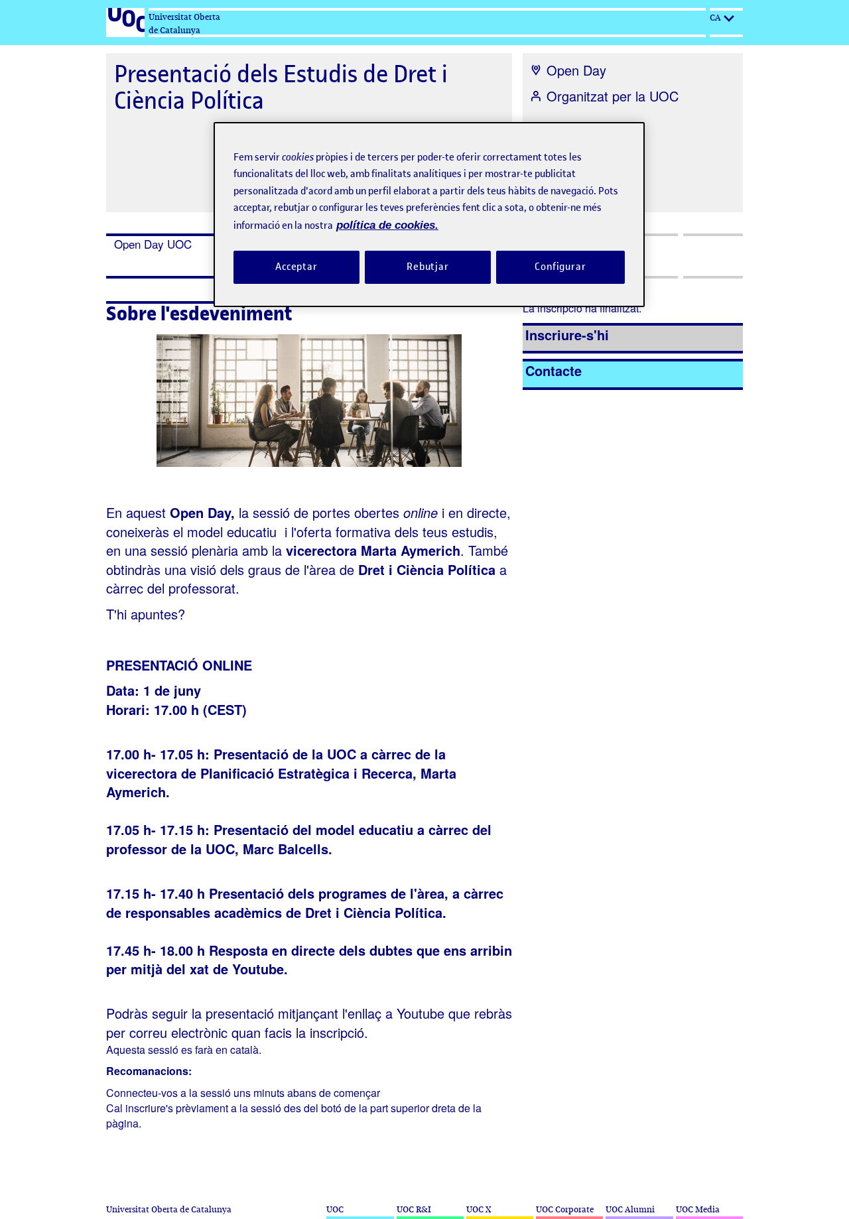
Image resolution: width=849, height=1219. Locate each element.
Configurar (560, 266)
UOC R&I (414, 1209)
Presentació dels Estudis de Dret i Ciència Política (281, 87)
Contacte (553, 370)
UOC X (478, 1209)
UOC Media (698, 1209)
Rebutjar (428, 266)
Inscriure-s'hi (567, 334)
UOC (335, 1209)
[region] (429, 214)
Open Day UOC (153, 244)
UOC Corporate (565, 1209)
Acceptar (296, 266)
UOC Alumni (630, 1209)
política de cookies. (387, 225)
